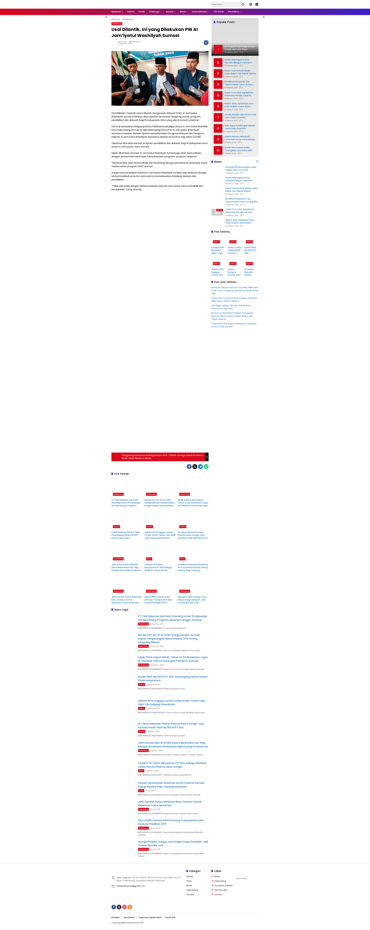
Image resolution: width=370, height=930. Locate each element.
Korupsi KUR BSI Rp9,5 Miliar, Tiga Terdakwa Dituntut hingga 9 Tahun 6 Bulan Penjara (217, 250)
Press (189, 881)
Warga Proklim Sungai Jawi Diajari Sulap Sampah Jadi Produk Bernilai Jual (192, 600)
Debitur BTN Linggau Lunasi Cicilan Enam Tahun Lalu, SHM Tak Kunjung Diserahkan (160, 535)
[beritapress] (126, 4)
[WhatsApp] (206, 466)
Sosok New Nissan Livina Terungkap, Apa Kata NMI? (238, 149)
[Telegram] (200, 466)
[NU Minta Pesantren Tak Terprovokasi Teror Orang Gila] (217, 201)
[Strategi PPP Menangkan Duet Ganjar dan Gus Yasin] (217, 170)
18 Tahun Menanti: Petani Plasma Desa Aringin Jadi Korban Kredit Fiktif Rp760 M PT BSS (192, 535)
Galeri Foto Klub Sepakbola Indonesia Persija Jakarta (238, 94)
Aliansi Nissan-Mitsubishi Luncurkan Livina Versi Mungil (239, 138)
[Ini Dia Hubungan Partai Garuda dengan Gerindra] (217, 180)
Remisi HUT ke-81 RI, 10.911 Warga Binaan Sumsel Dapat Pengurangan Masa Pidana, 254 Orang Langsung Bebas (160, 503)
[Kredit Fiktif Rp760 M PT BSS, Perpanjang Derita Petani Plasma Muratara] (126, 520)
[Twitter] (194, 466)
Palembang (117, 24)
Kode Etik (170, 917)
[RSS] (129, 907)
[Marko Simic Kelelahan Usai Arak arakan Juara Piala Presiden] (217, 222)
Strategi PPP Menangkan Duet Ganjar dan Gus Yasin (240, 168)
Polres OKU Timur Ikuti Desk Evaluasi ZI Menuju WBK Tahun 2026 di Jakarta (234, 299)
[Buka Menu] (257, 4)
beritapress (122, 42)
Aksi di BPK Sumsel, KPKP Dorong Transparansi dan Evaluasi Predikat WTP (158, 600)
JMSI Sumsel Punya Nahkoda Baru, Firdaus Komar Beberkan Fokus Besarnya (126, 600)
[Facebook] (189, 466)
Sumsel (190, 894)
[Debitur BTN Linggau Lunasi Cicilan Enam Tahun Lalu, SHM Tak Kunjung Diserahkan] (160, 520)
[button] (243, 4)
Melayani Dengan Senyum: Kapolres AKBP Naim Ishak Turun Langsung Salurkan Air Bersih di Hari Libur (235, 290)
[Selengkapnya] (257, 161)
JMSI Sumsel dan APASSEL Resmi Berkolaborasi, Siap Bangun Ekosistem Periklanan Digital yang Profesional (126, 567)
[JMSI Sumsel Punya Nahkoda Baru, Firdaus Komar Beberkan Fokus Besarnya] (126, 584)
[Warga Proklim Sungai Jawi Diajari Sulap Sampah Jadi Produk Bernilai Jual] (193, 584)
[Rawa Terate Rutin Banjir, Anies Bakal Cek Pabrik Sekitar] (217, 191)
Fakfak (189, 876)
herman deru (221, 890)
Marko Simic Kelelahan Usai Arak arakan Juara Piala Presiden (238, 105)
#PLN (217, 876)
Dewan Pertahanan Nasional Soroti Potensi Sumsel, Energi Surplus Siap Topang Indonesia (193, 567)
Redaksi (115, 917)
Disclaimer (129, 917)
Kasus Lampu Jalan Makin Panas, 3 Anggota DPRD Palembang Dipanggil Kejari (235, 250)
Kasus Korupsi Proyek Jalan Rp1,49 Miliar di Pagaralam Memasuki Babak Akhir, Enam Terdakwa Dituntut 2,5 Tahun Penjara (235, 272)
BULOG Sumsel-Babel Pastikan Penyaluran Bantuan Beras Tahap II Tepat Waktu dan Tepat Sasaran (232, 316)
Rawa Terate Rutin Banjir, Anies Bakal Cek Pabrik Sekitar (240, 72)
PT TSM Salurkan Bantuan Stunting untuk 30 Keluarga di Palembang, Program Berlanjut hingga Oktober (125, 503)
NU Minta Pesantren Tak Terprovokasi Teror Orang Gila (238, 83)
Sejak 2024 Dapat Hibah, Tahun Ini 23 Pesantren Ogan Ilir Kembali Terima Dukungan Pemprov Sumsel (193, 503)
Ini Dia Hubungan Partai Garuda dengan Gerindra (237, 61)
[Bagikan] (206, 42)
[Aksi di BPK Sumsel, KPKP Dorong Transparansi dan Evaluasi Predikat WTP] (160, 584)
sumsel (218, 894)
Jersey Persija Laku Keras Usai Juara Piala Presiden (240, 116)
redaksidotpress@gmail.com (130, 885)
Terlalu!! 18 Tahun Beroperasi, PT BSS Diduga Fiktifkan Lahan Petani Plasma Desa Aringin (158, 567)
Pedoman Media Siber (150, 917)
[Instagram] (124, 907)
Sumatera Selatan (223, 885)
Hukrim (116, 526)
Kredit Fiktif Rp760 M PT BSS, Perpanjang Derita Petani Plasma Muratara (125, 535)
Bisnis (149, 559)
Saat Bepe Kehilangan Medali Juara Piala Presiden (239, 127)
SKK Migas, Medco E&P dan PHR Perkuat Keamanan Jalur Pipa (230, 307)
